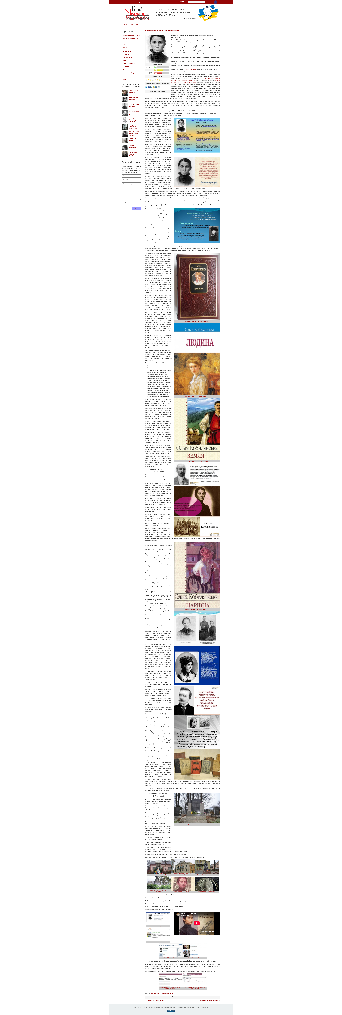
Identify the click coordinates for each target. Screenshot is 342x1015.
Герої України (134, 24)
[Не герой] (155, 73)
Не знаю (148, 70)
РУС (208, 2)
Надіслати (136, 208)
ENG (211, 2)
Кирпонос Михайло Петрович (209, 1000)
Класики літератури (167, 993)
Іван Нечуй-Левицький (188, 80)
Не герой (149, 73)
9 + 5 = (127, 203)
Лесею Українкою (190, 69)
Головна (124, 24)
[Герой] (155, 67)
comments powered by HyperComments (157, 95)
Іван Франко (208, 78)
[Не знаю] (155, 70)
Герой (148, 67)
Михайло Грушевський (189, 82)
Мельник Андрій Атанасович (155, 1000)
